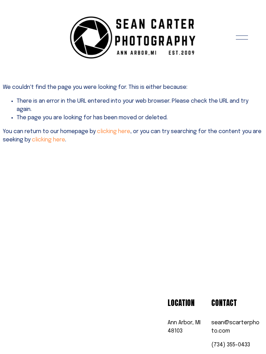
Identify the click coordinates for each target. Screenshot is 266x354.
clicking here (113, 131)
